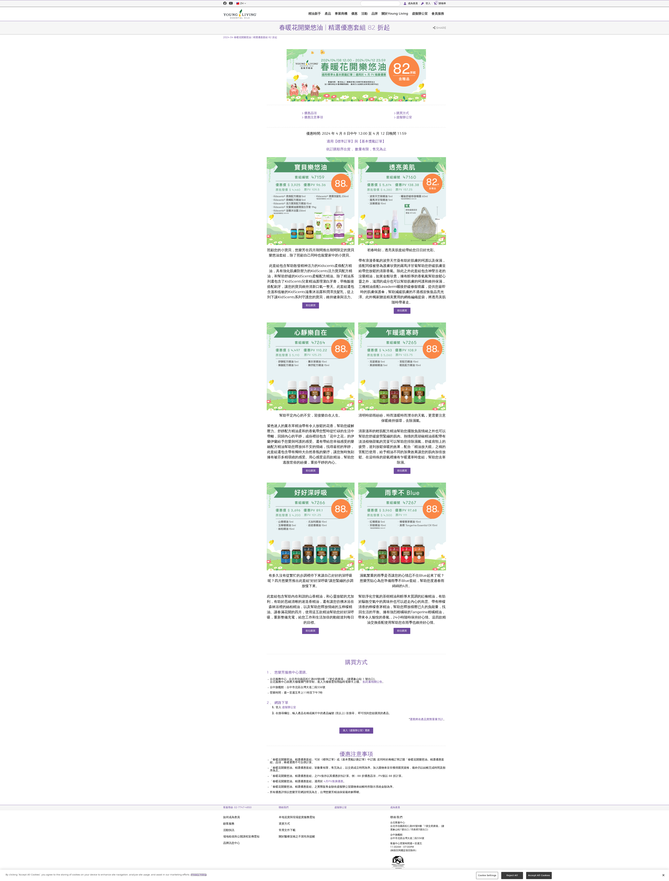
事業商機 (341, 13)
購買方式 (402, 113)
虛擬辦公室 (420, 13)
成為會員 (412, 3)
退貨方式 (284, 823)
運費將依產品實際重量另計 (426, 719)
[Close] (663, 875)
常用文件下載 (287, 830)
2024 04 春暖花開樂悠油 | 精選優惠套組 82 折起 (250, 37)
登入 (428, 3)
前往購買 (311, 305)
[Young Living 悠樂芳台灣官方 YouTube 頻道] (231, 3)
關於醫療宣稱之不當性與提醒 (297, 836)
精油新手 (314, 13)
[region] (334, 875)
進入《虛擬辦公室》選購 (356, 730)
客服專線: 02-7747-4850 (237, 807)
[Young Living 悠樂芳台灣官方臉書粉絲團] (225, 3)
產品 (328, 13)
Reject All (512, 875)
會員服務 (438, 13)
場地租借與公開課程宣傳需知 (241, 836)
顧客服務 (228, 823)
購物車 (441, 3)
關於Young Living (395, 13)
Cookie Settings (487, 875)
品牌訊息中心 (231, 843)
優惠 (354, 13)
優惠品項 (310, 113)
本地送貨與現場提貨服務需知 (297, 817)
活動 (364, 13)
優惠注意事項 (313, 117)
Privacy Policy (198, 875)
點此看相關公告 (372, 681)
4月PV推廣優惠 (333, 781)
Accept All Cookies (539, 875)
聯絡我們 (284, 807)
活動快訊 (228, 830)
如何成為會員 (231, 817)
